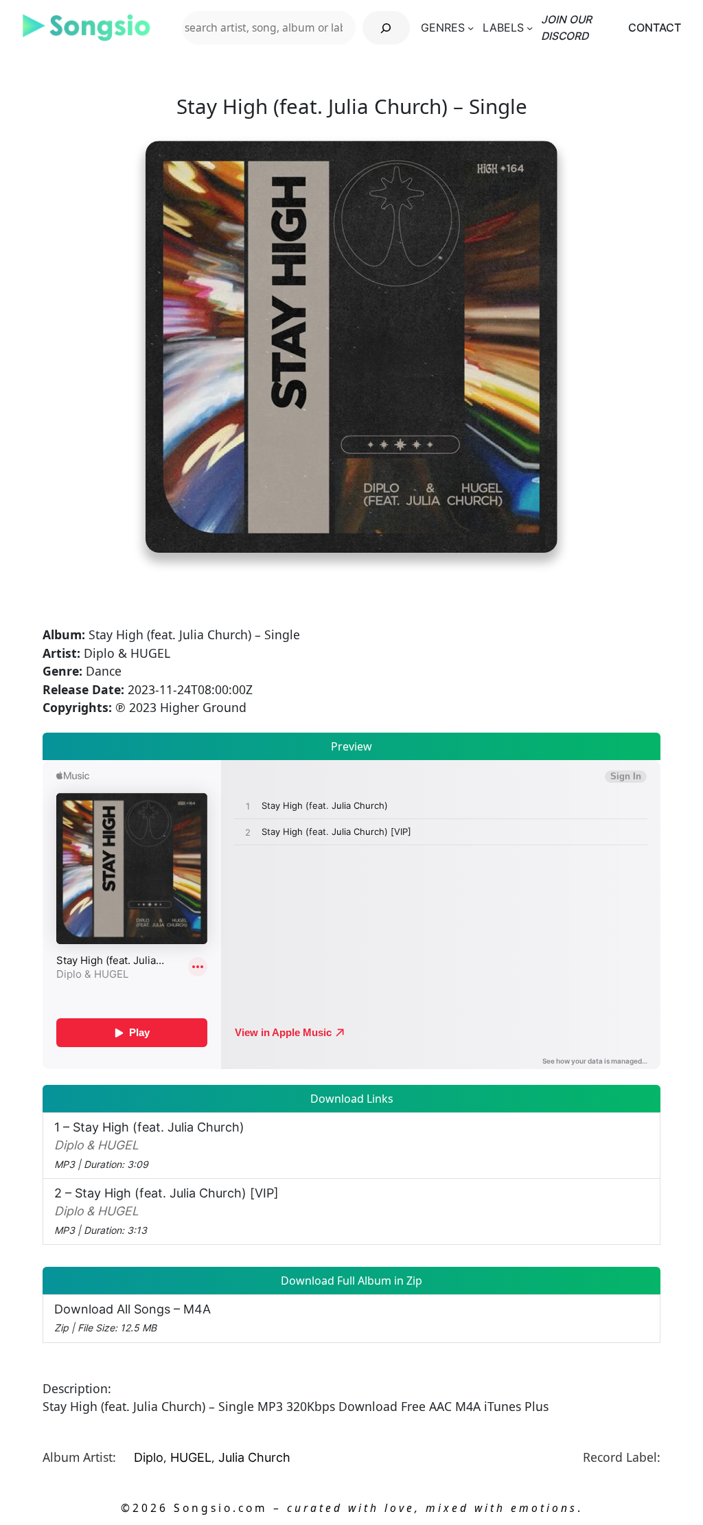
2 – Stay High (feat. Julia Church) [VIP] (166, 1211)
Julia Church (254, 1457)
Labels (503, 27)
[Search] (386, 28)
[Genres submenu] (471, 28)
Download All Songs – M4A (132, 1317)
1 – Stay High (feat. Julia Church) (149, 1145)
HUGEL (190, 1457)
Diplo (148, 1457)
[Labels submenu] (530, 28)
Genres (443, 27)
